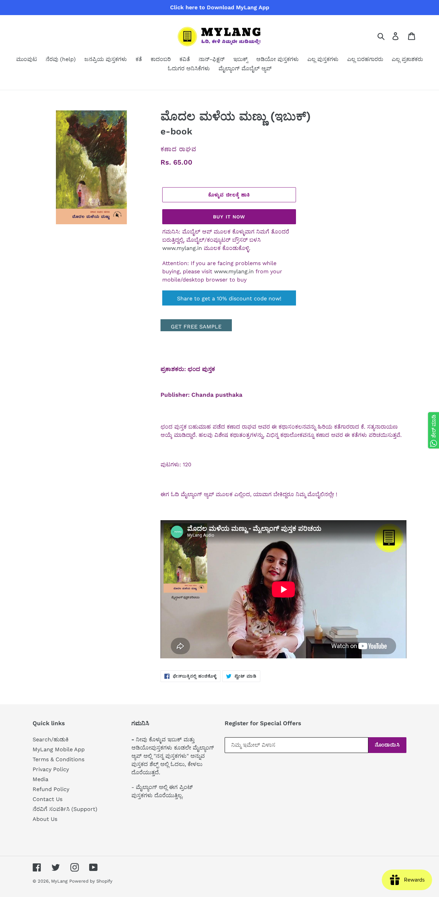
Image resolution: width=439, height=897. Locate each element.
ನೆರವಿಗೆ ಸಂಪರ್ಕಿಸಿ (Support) (65, 809)
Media (40, 779)
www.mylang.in (182, 248)
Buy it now (229, 216)
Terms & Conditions (58, 759)
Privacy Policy (51, 769)
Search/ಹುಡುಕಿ (51, 739)
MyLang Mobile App (59, 749)
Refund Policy (51, 789)
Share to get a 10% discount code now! (229, 298)
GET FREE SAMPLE (196, 326)
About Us (45, 819)
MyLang (59, 881)
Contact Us (47, 799)
